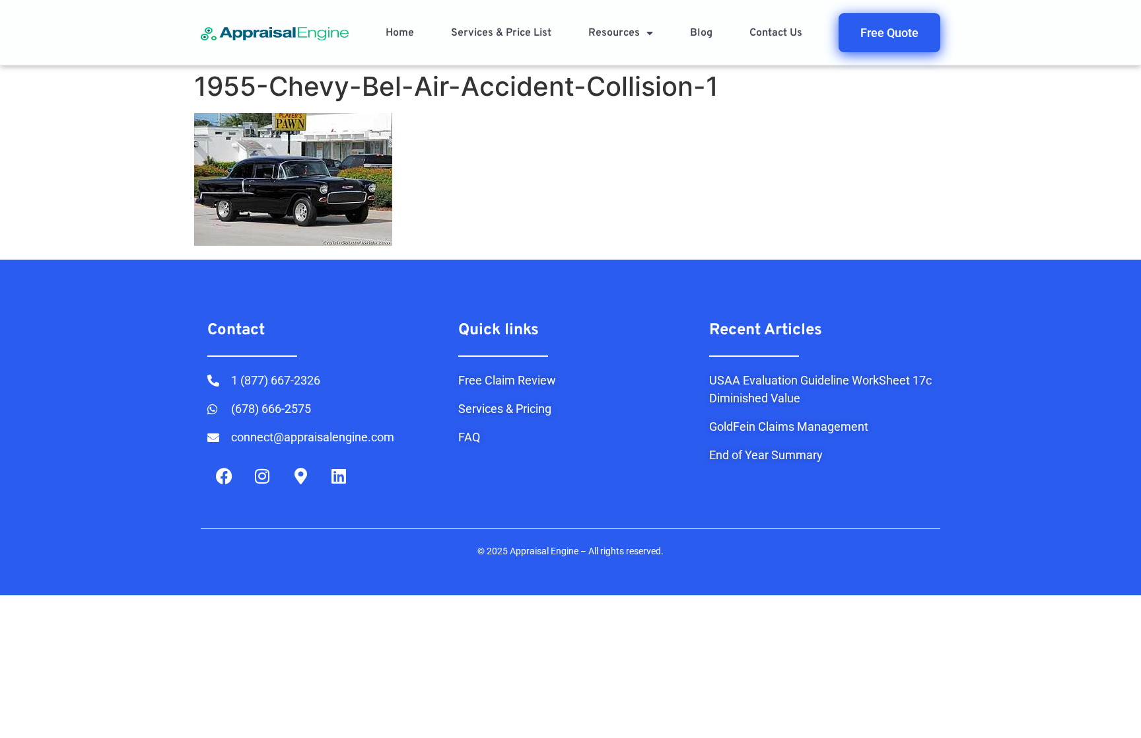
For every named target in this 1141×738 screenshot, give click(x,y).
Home (400, 33)
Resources (614, 33)
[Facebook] (223, 475)
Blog (701, 33)
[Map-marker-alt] (300, 475)
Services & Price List (501, 33)
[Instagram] (262, 475)
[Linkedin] (338, 475)
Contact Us (775, 33)
